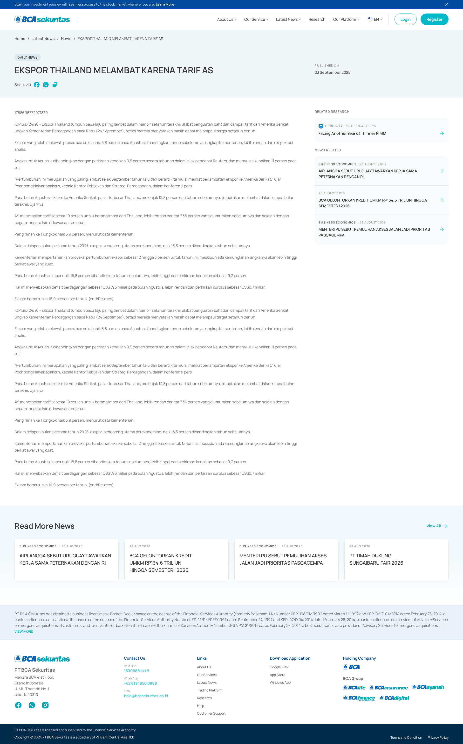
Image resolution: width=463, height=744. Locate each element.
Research (204, 698)
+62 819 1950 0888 (140, 683)
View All (434, 525)
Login (406, 19)
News (66, 38)
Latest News (43, 38)
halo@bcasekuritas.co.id (146, 695)
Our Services (207, 674)
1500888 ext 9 (136, 670)
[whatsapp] (45, 84)
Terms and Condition (406, 737)
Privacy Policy (438, 737)
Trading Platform (210, 690)
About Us (204, 667)
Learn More (165, 4)
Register (435, 19)
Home (19, 38)
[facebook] (37, 85)
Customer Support (211, 713)
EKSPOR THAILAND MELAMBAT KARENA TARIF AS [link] (120, 38)
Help (200, 705)
